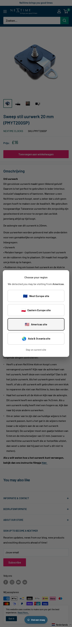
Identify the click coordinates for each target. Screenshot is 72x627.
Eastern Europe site (36, 310)
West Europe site (36, 296)
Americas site (36, 324)
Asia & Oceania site (36, 338)
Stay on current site (36, 349)
